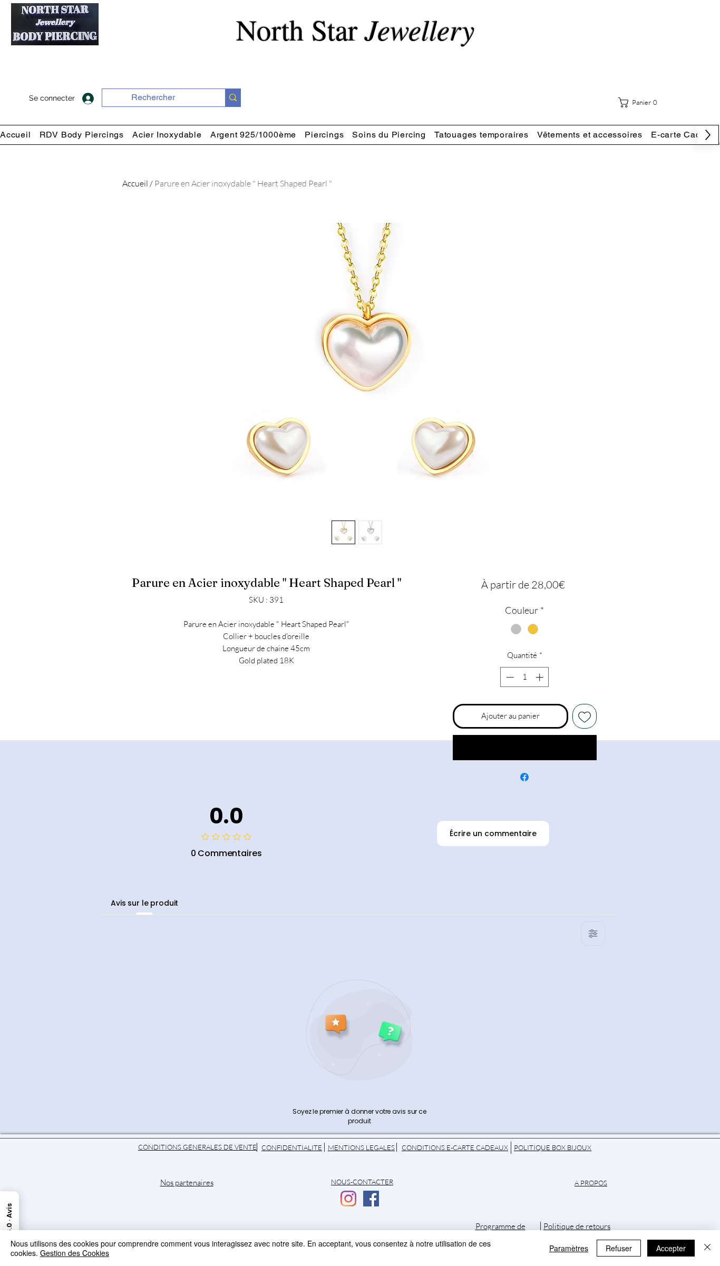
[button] (641, 102)
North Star (360, 29)
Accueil (135, 183)
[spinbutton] (524, 677)
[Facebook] (371, 1198)
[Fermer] (707, 1248)
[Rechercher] (232, 97)
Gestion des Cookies (74, 1253)
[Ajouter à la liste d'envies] (584, 716)
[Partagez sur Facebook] (524, 777)
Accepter (671, 1248)
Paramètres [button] (568, 1248)
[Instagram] (348, 1198)
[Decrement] (509, 677)
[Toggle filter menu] (593, 933)
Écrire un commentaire (493, 833)
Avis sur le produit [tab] (144, 903)
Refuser (619, 1248)
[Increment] (540, 677)
